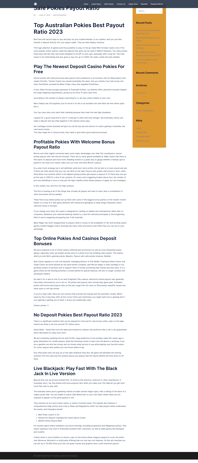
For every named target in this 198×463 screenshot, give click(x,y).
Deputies (144, 4)
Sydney (74, 456)
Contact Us (121, 4)
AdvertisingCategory (145, 110)
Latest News (96, 4)
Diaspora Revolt (157, 4)
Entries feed (141, 132)
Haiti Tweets (109, 4)
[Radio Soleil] (35, 4)
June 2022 (140, 93)
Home (86, 4)
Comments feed (143, 136)
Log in (138, 128)
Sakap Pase (133, 4)
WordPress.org (142, 141)
